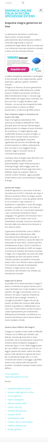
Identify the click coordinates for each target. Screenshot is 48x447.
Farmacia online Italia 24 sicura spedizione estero (20, 13)
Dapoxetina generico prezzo (16, 377)
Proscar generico (12, 374)
